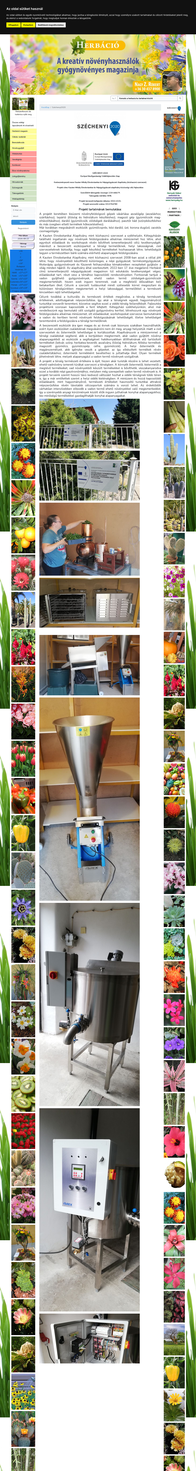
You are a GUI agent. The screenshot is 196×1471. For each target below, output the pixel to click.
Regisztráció (23, 228)
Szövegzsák (17, 187)
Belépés (14, 206)
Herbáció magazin (20, 131)
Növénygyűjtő (18, 148)
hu (113, 98)
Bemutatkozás (18, 142)
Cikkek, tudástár (19, 136)
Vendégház (17, 159)
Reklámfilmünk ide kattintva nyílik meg (23, 113)
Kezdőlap (45, 107)
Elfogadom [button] (14, 25)
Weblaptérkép (18, 198)
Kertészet (16, 165)
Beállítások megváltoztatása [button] (51, 25)
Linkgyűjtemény (18, 176)
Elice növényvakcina (20, 170)
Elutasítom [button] (28, 25)
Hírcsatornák (17, 182)
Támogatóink (18, 193)
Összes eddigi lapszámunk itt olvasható (23, 124)
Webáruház (17, 153)
